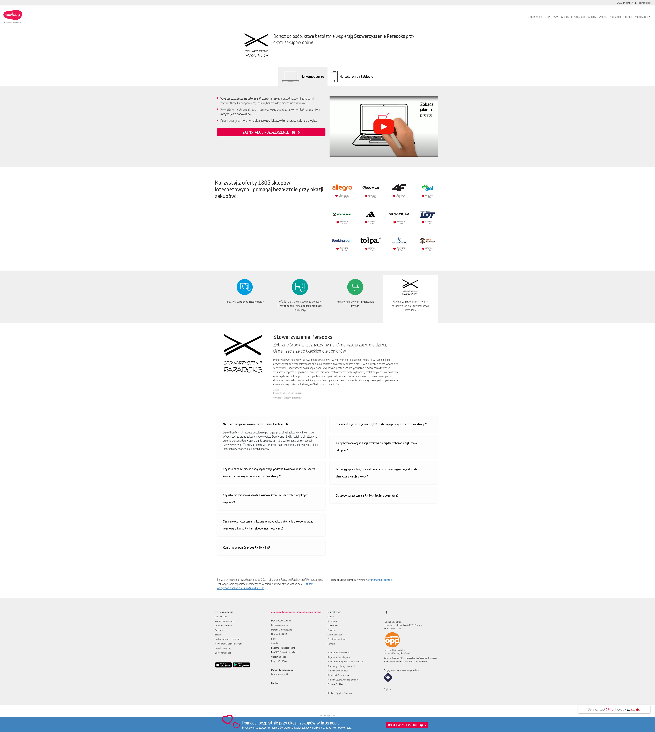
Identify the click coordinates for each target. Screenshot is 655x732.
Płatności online (283, 647)
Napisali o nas (334, 611)
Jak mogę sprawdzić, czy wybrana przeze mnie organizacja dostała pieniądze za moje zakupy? (376, 472)
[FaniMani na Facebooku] (385, 612)
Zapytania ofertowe (337, 639)
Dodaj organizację (279, 625)
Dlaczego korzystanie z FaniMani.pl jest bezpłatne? (367, 495)
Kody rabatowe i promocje (227, 639)
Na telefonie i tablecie (356, 76)
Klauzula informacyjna (338, 675)
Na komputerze (312, 76)
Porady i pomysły (223, 648)
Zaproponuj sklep (223, 652)
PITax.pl (416, 661)
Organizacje (535, 17)
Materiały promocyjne (281, 629)
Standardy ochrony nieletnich (341, 666)
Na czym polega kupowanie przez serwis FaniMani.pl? (255, 424)
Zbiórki (274, 643)
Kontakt (331, 643)
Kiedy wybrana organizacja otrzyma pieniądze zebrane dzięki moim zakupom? (377, 446)
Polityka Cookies (335, 684)
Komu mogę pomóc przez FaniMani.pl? (246, 547)
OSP (547, 17)
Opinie (331, 616)
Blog (273, 638)
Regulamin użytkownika (339, 652)
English (387, 689)
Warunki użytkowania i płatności (343, 679)
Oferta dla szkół (335, 634)
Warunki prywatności (338, 670)
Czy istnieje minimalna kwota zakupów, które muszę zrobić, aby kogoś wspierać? (266, 498)
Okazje (603, 17)
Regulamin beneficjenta (339, 657)
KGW (555, 17)
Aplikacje (615, 17)
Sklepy (592, 17)
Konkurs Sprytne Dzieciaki (340, 693)
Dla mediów (333, 625)
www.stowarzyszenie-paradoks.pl (287, 397)
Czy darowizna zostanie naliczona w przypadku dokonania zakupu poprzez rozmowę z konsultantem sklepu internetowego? (268, 525)
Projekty (331, 630)
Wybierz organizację (224, 620)
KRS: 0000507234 (392, 628)
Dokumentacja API (280, 674)
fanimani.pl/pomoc (380, 579)
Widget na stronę (279, 656)
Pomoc (627, 17)
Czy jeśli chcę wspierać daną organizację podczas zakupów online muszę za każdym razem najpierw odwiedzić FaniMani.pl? (269, 472)
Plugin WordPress (279, 661)
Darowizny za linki (284, 652)
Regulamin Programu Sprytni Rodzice (345, 661)
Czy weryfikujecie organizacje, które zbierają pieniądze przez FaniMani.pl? (381, 424)
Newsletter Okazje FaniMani (228, 643)
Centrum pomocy (223, 625)
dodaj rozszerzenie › (407, 725)
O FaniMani (333, 620)
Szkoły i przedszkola (573, 17)
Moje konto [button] (641, 17)
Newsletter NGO (279, 634)
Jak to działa (221, 616)
